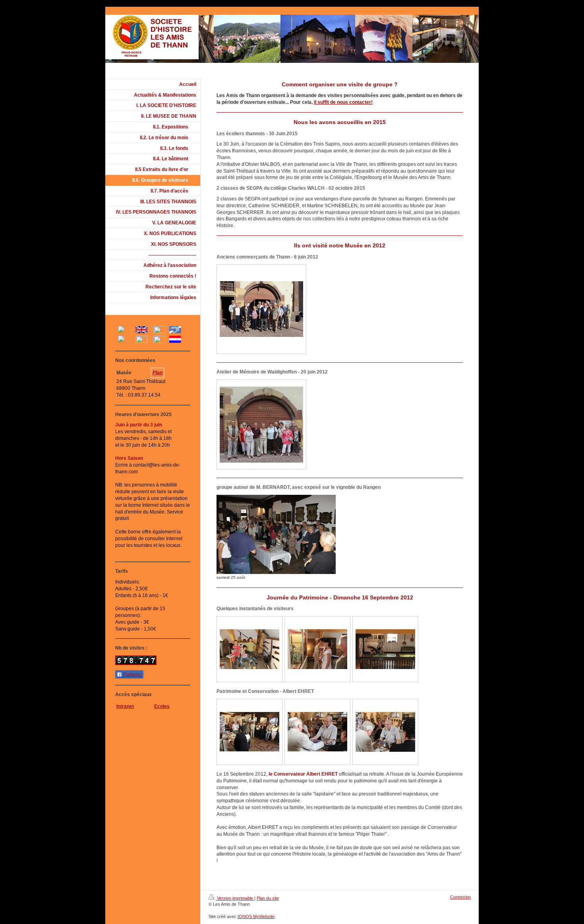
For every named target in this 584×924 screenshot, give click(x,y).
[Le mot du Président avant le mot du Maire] (249, 731)
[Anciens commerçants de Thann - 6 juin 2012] (261, 309)
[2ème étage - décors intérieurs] (385, 649)
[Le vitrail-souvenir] (385, 732)
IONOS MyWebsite (256, 916)
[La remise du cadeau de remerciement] (317, 731)
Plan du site (268, 898)
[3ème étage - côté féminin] (317, 649)
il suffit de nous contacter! (343, 102)
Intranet (125, 706)
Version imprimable (235, 898)
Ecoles (162, 706)
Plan (157, 372)
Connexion (460, 897)
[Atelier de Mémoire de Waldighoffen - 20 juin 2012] (261, 425)
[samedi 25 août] (276, 534)
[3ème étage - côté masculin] (249, 649)
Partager (132, 674)
